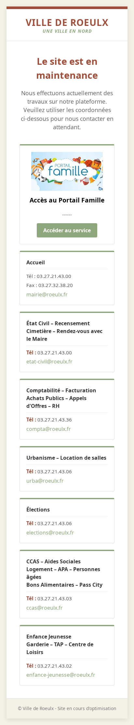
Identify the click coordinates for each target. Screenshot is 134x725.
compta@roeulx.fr (48, 428)
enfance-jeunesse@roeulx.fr (60, 674)
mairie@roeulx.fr (47, 294)
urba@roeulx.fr (45, 480)
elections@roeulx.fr (50, 532)
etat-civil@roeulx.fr (49, 361)
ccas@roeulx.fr (44, 607)
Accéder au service (67, 230)
